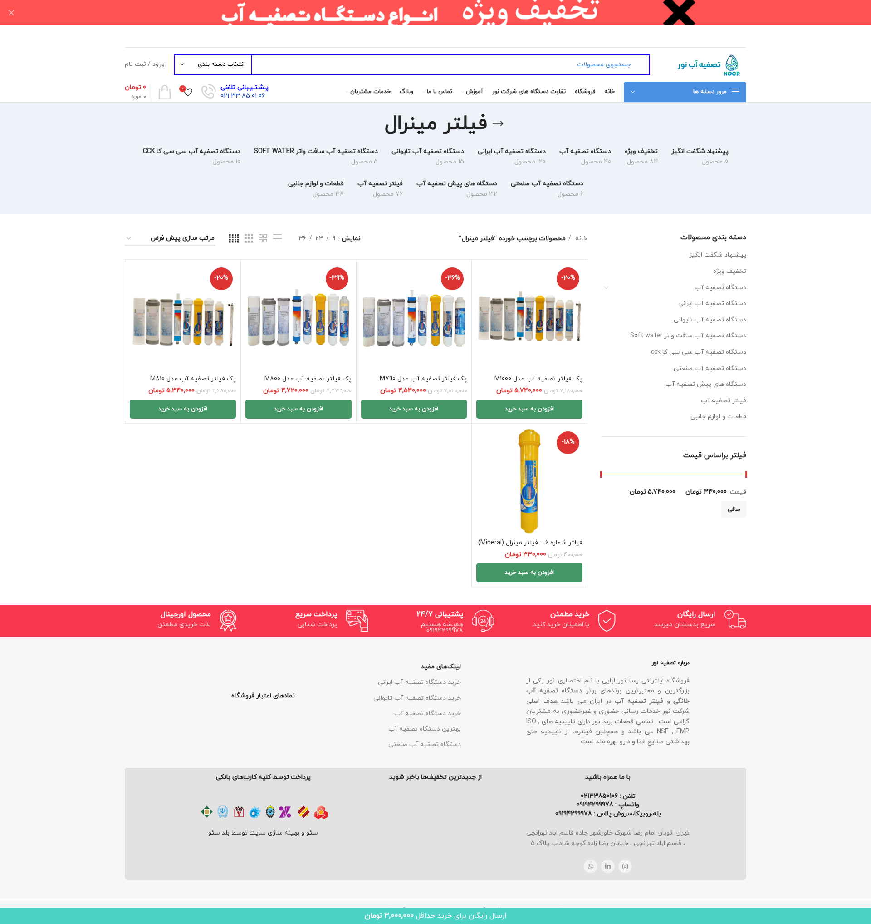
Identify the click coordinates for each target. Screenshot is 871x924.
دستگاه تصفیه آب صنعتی (710, 368)
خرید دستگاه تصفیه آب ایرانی (419, 682)
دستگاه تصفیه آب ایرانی (712, 303)
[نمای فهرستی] (277, 239)
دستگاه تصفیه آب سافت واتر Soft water (688, 335)
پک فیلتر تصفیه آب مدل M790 (423, 379)
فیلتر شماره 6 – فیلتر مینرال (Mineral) (530, 543)
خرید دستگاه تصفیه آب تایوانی (417, 698)
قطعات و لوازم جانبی (718, 416)
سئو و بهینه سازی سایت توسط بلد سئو (263, 833)
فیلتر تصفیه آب (723, 400)
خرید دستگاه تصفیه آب (427, 713)
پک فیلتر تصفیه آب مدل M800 (308, 379)
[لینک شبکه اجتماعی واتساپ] (590, 866)
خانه (580, 238)
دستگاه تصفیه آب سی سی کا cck (698, 352)
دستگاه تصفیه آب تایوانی (710, 320)
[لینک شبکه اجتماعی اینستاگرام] (625, 866)
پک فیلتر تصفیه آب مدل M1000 (538, 379)
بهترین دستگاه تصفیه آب (424, 729)
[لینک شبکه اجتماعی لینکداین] (608, 866)
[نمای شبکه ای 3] (249, 239)
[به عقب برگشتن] (498, 124)
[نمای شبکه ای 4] (234, 239)
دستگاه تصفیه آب (720, 287)
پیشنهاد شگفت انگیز (717, 255)
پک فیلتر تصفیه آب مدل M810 (193, 379)
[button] (529, 409)
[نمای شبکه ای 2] (263, 239)
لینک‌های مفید (441, 666)
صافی (734, 509)
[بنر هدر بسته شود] (11, 12)
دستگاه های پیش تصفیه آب (705, 384)
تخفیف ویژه (729, 271)
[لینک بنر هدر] (449, 12)
